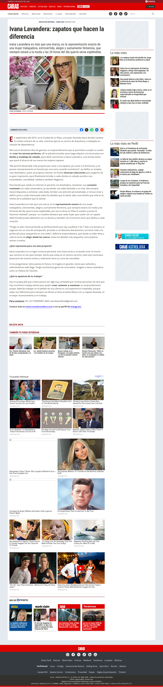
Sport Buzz (104, 666)
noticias (20, 607)
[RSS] (89, 654)
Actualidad (42, 7)
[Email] (102, 129)
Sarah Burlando (70, 14)
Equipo (92, 672)
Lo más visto (118, 53)
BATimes (118, 660)
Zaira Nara (82, 14)
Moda (59, 7)
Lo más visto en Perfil (124, 143)
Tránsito (122, 672)
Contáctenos (70, 672)
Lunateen (108, 660)
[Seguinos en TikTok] (126, 13)
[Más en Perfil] (22, 600)
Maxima (122, 666)
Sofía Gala (25, 14)
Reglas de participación (106, 672)
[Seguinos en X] (120, 13)
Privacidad (82, 672)
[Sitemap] (95, 654)
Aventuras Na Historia (75, 666)
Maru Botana (47, 14)
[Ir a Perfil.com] (150, 2)
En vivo (151, 7)
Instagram (75, 306)
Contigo (60, 666)
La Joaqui (59, 14)
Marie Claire (67, 660)
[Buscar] (153, 14)
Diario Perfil (46, 660)
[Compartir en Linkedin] (96, 129)
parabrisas (93, 607)
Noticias (24, 7)
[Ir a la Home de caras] (13, 8)
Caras (52, 666)
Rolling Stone (91, 666)
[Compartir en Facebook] (81, 129)
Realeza (52, 7)
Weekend (87, 660)
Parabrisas (97, 660)
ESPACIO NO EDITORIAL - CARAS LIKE (51, 22)
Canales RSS (42, 672)
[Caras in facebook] (115, 13)
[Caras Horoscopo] (132, 249)
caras (69, 607)
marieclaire (45, 607)
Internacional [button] (70, 7)
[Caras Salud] (132, 238)
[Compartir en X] (86, 129)
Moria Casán (36, 14)
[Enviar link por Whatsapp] (91, 129)
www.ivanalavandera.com (39, 306)
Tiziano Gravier (13, 14)
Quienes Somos (56, 672)
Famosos (32, 7)
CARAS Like (83, 6)
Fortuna (78, 660)
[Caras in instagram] (110, 13)
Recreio (114, 666)
